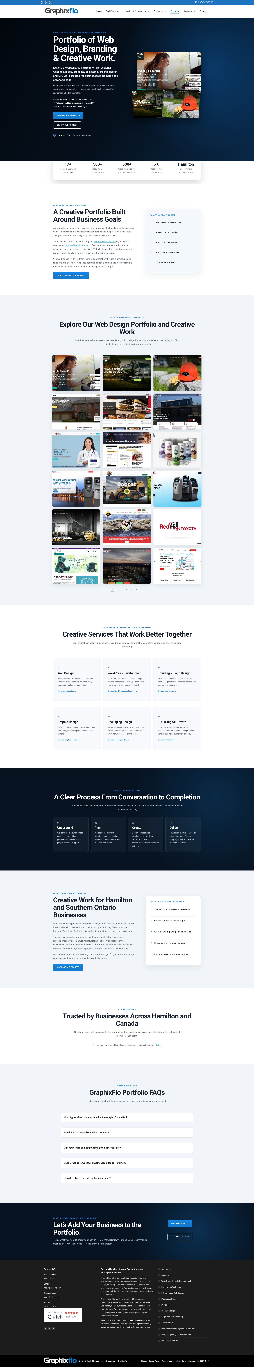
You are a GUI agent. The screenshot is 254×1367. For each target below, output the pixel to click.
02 (164, 232)
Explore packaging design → (119, 740)
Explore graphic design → (68, 740)
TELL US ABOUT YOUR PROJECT (71, 275)
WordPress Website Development (176, 1281)
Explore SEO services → (167, 740)
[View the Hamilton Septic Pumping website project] (151, 104)
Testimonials (167, 1323)
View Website (73, 373)
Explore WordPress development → (122, 691)
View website (174, 373)
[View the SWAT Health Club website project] (169, 73)
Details (80, 373)
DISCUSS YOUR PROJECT (68, 967)
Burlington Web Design (171, 1287)
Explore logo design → (167, 691)
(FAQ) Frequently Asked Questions (176, 1335)
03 (163, 242)
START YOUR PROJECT (67, 125)
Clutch (158, 1045)
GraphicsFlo (122, 1361)
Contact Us (166, 1269)
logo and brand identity (76, 245)
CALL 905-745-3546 (180, 1237)
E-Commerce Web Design (172, 1293)
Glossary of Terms (169, 1341)
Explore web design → (67, 691)
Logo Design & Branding (172, 1317)
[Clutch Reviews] (63, 1323)
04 (164, 252)
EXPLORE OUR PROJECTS (68, 115)
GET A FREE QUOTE (180, 1223)
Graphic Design (168, 1311)
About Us (165, 1275)
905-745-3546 (205, 2)
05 (162, 262)
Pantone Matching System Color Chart (178, 1329)
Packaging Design (169, 1299)
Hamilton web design (104, 241)
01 (166, 222)
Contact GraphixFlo (136, 1320)
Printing (165, 1305)
